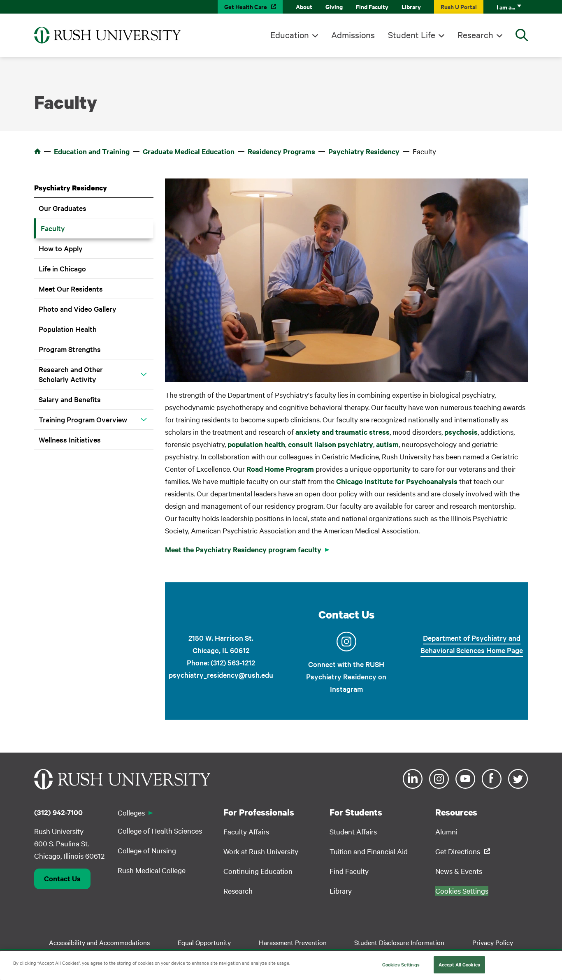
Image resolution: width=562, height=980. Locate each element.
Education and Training (92, 151)
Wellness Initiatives (70, 439)
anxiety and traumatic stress (342, 432)
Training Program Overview (83, 419)
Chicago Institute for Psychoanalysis (396, 481)
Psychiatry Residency (363, 151)
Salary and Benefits (70, 399)
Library (411, 6)
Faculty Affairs (246, 831)
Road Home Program (280, 469)
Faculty (53, 228)
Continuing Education (258, 871)
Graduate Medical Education (189, 151)
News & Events (458, 871)
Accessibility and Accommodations (99, 942)
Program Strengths (70, 349)
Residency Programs (281, 151)
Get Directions (457, 851)
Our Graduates (62, 208)
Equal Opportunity (204, 942)
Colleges (131, 812)
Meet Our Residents (71, 288)
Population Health (68, 329)
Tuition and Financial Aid (369, 851)
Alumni (446, 831)
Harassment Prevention (293, 942)
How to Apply (61, 248)
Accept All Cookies (459, 964)
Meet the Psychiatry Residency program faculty (243, 549)
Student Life (411, 34)
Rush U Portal (459, 6)
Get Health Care (245, 6)
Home (37, 151)
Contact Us (62, 878)
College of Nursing (147, 850)
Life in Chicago (62, 268)
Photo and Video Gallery (77, 308)
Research (475, 34)
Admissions (353, 34)
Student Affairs (353, 831)
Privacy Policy (492, 942)
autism (387, 444)
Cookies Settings (401, 964)
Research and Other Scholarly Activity (71, 374)
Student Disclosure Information (399, 942)
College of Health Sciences (160, 830)
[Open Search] (522, 35)
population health (256, 444)
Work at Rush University (260, 851)
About (304, 6)
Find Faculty (372, 6)
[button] (143, 374)
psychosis (461, 432)
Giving (334, 6)
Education (289, 34)
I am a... (506, 6)
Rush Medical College (152, 870)
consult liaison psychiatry (330, 444)
